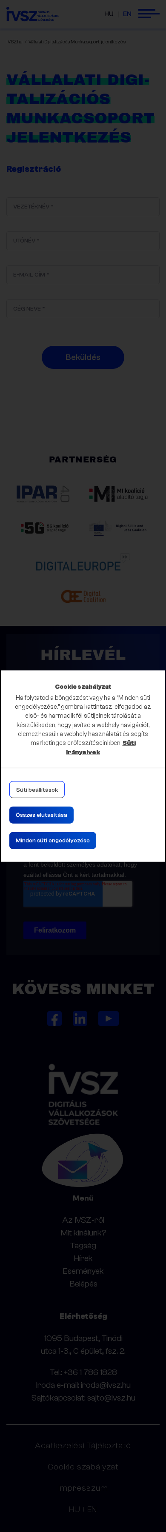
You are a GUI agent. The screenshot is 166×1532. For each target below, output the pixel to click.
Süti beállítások (37, 790)
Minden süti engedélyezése (53, 840)
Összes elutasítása (41, 815)
